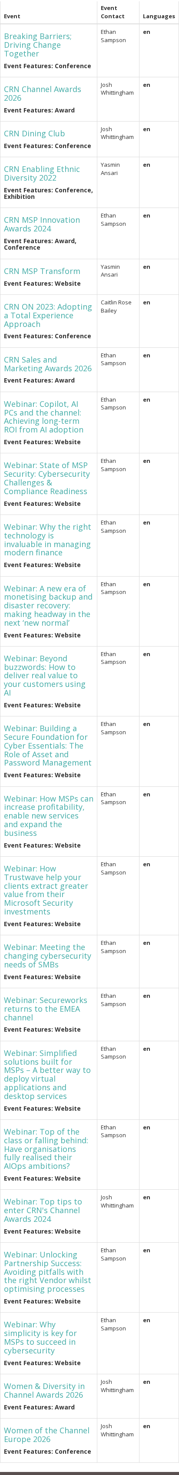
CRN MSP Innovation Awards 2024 (42, 224)
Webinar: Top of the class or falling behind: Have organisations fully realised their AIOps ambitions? (46, 1148)
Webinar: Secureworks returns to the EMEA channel (45, 1009)
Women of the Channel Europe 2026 (47, 1434)
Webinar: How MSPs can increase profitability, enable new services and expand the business (48, 815)
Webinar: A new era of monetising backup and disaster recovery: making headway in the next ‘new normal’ (48, 605)
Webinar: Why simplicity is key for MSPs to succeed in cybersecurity (40, 1337)
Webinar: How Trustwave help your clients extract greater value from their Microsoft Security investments (46, 890)
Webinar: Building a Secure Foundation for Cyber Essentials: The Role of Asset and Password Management (48, 745)
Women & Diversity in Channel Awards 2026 (44, 1390)
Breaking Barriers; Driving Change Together (38, 45)
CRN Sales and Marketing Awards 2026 (48, 363)
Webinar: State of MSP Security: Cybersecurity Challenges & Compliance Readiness (47, 478)
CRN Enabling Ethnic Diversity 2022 (42, 173)
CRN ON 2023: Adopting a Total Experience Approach (48, 315)
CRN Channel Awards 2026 (42, 93)
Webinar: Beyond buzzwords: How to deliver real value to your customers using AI (45, 675)
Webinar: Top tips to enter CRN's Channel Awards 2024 (43, 1210)
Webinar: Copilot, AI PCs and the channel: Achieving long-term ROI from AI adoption (43, 417)
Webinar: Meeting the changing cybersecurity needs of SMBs (47, 956)
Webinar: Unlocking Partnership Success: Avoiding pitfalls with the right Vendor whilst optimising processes (47, 1271)
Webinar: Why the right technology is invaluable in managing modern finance (47, 539)
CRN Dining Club (34, 133)
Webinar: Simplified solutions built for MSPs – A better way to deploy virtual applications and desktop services (47, 1074)
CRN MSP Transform (42, 271)
